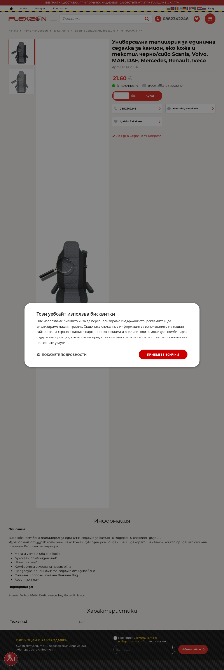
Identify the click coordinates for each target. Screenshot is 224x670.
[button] (62, 354)
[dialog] (112, 335)
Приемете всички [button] (163, 354)
